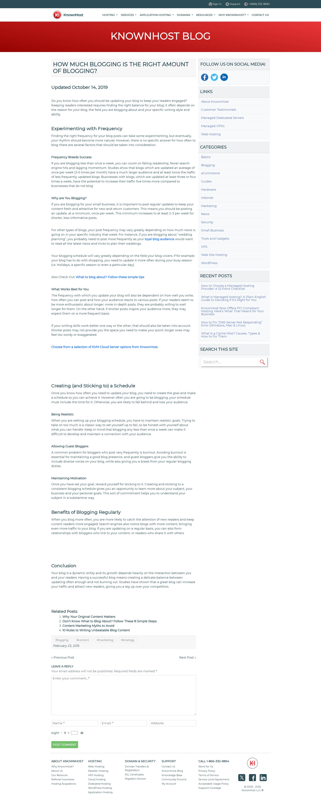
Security (207, 222)
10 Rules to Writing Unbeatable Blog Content (96, 630)
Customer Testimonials (218, 109)
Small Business (212, 230)
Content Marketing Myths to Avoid (88, 626)
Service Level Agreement (213, 779)
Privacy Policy (206, 770)
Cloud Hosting (96, 779)
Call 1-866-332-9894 (213, 761)
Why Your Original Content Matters (89, 617)
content (83, 640)
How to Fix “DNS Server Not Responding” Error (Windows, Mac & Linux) (231, 324)
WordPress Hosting (100, 787)
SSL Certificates (134, 774)
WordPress (209, 263)
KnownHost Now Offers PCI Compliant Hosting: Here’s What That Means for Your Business (232, 311)
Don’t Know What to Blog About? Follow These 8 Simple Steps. (110, 621)
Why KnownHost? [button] (233, 15)
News (205, 214)
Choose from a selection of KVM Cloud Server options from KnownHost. (104, 347)
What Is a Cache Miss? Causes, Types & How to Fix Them (230, 335)
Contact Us (260, 15)
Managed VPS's (213, 126)
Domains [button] (184, 15)
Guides (206, 181)
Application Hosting (100, 792)
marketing (106, 640)
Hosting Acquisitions (63, 783)
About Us (57, 770)
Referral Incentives (62, 779)
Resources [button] (204, 15)
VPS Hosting (95, 775)
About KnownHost (215, 101)
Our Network (59, 775)
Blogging (62, 640)
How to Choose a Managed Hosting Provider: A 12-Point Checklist (227, 287)
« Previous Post (62, 657)
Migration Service (135, 778)
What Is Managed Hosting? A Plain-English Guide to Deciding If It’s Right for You (233, 298)
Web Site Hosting (214, 254)
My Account (169, 783)
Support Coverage (209, 787)
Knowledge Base (172, 775)
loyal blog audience (159, 239)
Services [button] (128, 15)
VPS (204, 246)
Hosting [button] (109, 15)
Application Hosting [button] (156, 15)
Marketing (209, 206)
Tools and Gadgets (215, 238)
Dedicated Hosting (99, 783)
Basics (206, 157)
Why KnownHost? (62, 766)
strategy (129, 640)
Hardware (208, 189)
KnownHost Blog (172, 770)
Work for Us (205, 766)
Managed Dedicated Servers (222, 117)
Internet (207, 197)
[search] (262, 362)
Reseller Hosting (98, 770)
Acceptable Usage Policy (213, 783)
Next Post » (187, 657)
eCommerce (210, 173)
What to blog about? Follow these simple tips (110, 277)
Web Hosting (211, 134)
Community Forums (174, 779)
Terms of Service (208, 775)
